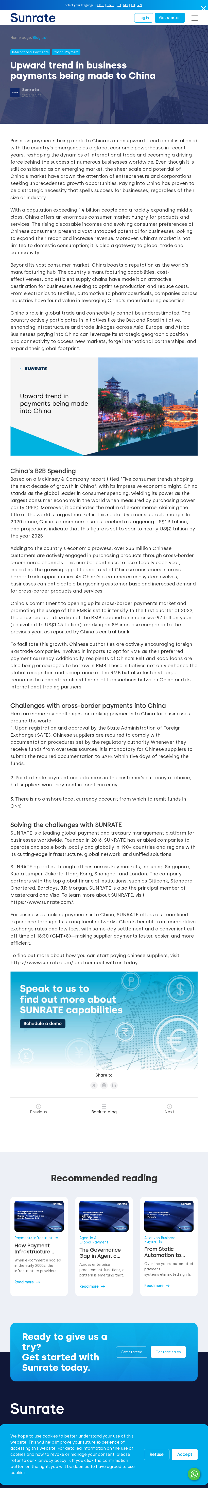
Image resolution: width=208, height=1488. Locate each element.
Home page (20, 38)
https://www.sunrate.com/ (41, 902)
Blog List (40, 38)
